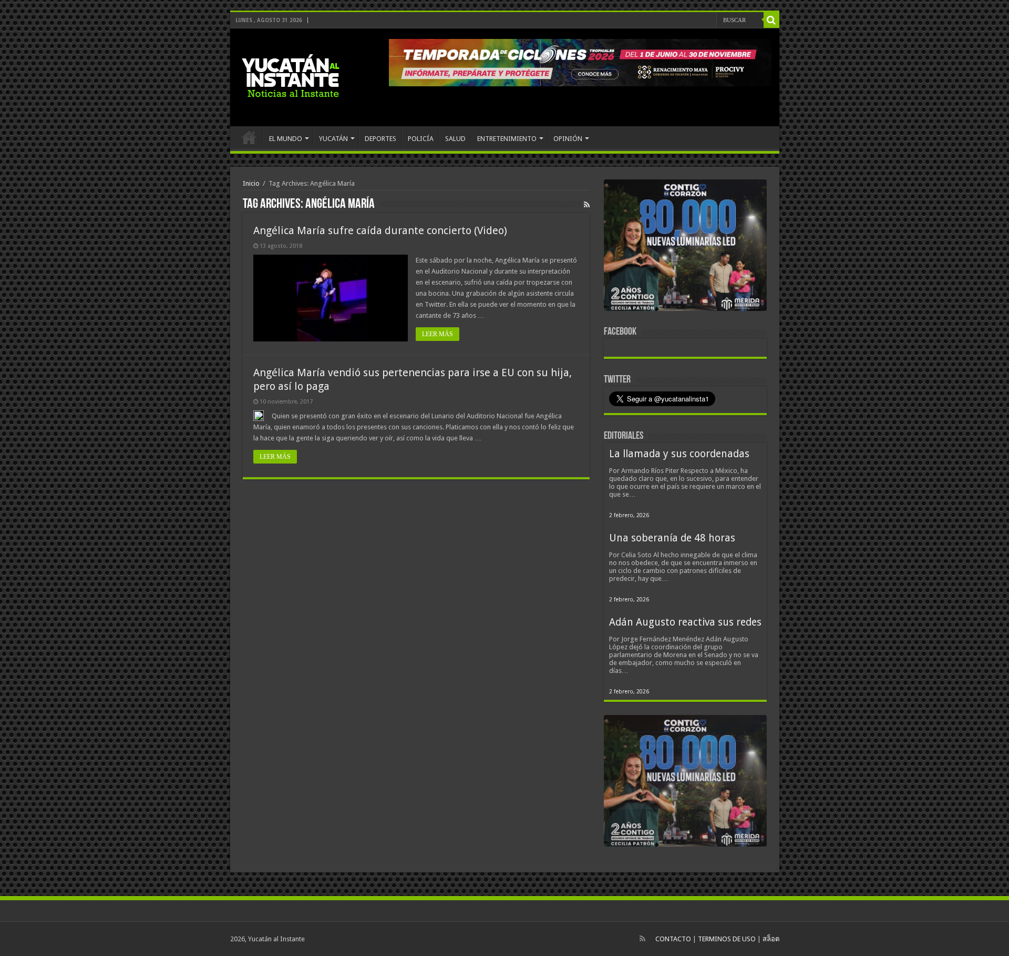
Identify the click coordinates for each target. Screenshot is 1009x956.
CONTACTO (673, 939)
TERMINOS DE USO (727, 939)
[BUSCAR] (771, 20)
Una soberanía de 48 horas (672, 538)
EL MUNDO (285, 139)
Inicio (251, 183)
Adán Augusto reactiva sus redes (685, 622)
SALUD (455, 139)
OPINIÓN (567, 139)
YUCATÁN (333, 139)
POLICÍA (421, 139)
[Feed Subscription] (587, 204)
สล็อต (771, 939)
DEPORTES (380, 139)
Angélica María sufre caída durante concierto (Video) (380, 230)
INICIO (249, 137)
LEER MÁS (437, 334)
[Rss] (642, 938)
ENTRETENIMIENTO (507, 139)
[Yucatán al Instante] (290, 75)
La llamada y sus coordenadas (679, 454)
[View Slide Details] (685, 247)
